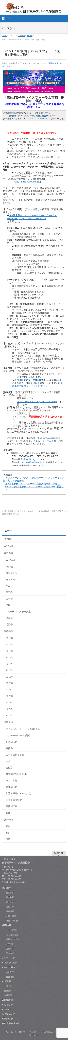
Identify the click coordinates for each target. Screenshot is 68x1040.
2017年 (9, 664)
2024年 (7, 539)
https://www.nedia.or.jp (48, 438)
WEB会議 (9, 546)
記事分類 (8, 819)
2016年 (9, 657)
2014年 (9, 644)
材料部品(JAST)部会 (16, 774)
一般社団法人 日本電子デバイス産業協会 (35, 1032)
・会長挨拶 (8, 892)
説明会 (9, 598)
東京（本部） (13, 780)
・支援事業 (8, 944)
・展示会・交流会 (11, 939)
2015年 (9, 651)
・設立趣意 (8, 897)
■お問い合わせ (8, 1014)
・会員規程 (8, 977)
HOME (4, 36)
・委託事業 (8, 948)
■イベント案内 (8, 958)
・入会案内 (8, 972)
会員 (8, 761)
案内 (8, 66)
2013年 (9, 638)
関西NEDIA (11, 806)
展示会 (51, 63)
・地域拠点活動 (10, 935)
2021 (8, 689)
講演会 (9, 618)
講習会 (9, 624)
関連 (8, 812)
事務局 (9, 748)
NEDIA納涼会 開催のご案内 (52, 511)
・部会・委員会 (10, 930)
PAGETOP (59, 853)
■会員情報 (6, 981)
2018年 (9, 670)
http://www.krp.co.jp (31, 181)
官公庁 (9, 767)
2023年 (9, 702)
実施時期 (21, 36)
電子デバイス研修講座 (19, 611)
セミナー (43, 63)
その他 (9, 566)
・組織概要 (8, 911)
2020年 (9, 683)
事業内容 (8, 553)
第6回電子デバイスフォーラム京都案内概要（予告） (32, 483)
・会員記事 (7, 990)
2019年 (29, 36)
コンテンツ (11, 573)
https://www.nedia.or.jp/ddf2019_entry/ (37, 401)
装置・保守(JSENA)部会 (18, 793)
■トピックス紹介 (9, 963)
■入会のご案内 (8, 967)
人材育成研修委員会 (16, 755)
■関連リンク (7, 1018)
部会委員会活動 (14, 800)
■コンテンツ (7, 1005)
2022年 (9, 696)
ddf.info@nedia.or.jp (31, 462)
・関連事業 (8, 953)
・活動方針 (8, 907)
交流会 (9, 586)
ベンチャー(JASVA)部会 (18, 735)
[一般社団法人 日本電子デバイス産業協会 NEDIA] (33, 9)
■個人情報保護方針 (10, 1023)
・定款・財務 (9, 916)
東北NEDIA (11, 787)
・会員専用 (7, 995)
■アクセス (6, 1009)
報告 (8, 826)
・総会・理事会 (10, 920)
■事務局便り (7, 1000)
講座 (8, 605)
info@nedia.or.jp (27, 459)
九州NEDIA (11, 742)
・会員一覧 (7, 986)
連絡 (8, 839)
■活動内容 (6, 925)
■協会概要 (6, 888)
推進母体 (8, 722)
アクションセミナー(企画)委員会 (23, 729)
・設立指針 (8, 902)
